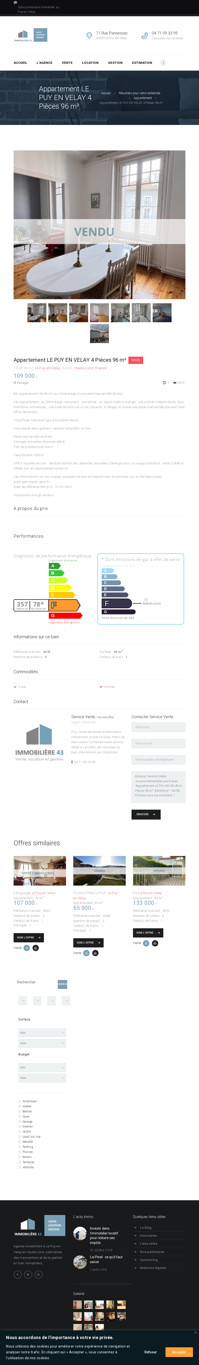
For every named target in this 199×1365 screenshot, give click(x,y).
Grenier (109, 687)
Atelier (27, 1106)
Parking (28, 1147)
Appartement (143, 98)
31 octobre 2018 (101, 1250)
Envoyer (143, 814)
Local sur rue (31, 1136)
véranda (28, 1167)
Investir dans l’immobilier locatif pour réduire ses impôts (104, 1235)
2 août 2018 (98, 1269)
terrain (27, 1157)
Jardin (27, 1131)
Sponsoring (149, 1260)
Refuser (150, 1352)
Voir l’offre (25, 937)
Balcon (27, 1111)
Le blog (146, 1227)
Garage (28, 1121)
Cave (22, 687)
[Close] (196, 1333)
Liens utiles (148, 1243)
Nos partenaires (152, 1252)
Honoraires (148, 1235)
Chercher (62, 984)
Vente (135, 360)
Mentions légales (153, 1268)
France (101, 368)
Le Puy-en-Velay (48, 368)
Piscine (28, 1152)
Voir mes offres (106, 717)
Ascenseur (30, 1101)
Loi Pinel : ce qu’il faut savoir (106, 1259)
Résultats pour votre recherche (139, 93)
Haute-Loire (84, 368)
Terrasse (28, 1162)
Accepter (179, 1352)
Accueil (106, 93)
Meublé (28, 1141)
